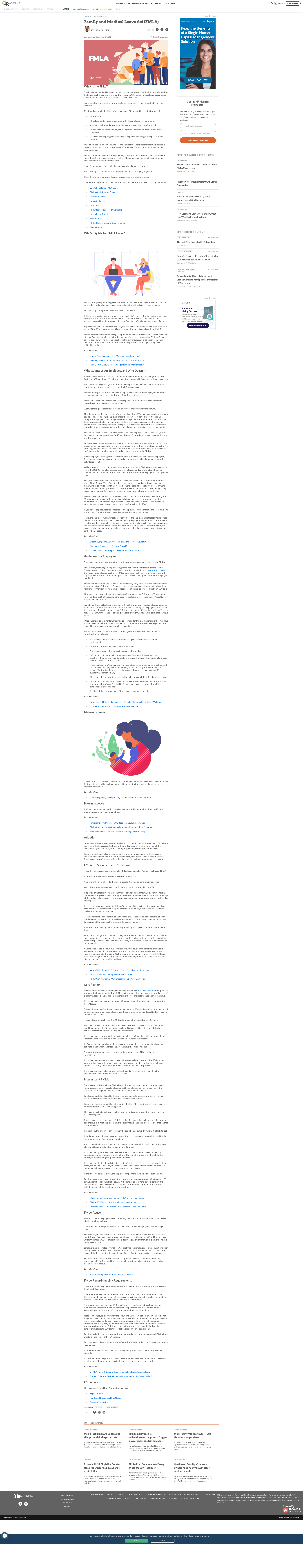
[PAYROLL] (66, 9)
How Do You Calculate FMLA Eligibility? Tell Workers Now (117, 364)
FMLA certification (147, 990)
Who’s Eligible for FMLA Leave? (104, 187)
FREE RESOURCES (123, 3)
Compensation (209, 1494)
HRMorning (11, 3)
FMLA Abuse (96, 218)
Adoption (94, 205)
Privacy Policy (8, 1517)
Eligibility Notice (97, 1393)
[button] (4, 1535)
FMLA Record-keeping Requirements (107, 223)
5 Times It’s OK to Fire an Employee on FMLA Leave (114, 706)
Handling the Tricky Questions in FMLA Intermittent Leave (117, 1198)
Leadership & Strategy (192, 1494)
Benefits (88, 16)
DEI (198, 1498)
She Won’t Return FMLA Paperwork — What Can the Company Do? (121, 1376)
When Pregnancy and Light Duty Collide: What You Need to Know (120, 797)
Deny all (162, 1541)
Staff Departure (141, 1498)
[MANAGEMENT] (81, 9)
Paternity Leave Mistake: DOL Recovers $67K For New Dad (117, 822)
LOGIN (280, 3)
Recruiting (120, 1494)
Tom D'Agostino (101, 29)
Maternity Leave (97, 196)
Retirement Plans (187, 1498)
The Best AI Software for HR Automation (196, 242)
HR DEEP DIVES (157, 3)
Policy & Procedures (113, 1498)
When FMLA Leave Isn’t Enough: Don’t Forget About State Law (119, 970)
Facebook (20, 1503)
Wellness (128, 1498)
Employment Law (100, 16)
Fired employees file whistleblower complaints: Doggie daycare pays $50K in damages (148, 1437)
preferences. (206, 1536)
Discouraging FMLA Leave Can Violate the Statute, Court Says (118, 541)
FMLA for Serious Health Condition (106, 209)
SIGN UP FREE (292, 3)
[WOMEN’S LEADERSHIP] (102, 9)
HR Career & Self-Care (157, 1498)
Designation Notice (99, 1402)
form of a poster (157, 570)
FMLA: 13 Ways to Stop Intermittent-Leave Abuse (113, 1202)
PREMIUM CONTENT (140, 3)
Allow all (136, 1541)
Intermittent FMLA (99, 214)
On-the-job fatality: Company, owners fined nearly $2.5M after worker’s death (191, 1468)
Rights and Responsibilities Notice (105, 1398)
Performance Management (156, 1494)
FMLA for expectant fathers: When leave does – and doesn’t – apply (121, 827)
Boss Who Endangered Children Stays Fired (110, 546)
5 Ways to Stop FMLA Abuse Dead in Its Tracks (111, 1274)
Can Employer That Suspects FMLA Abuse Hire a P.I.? (114, 550)
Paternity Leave (97, 201)
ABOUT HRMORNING (67, 1495)
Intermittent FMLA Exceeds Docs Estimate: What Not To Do (118, 1206)
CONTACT (67, 1506)
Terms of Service (20, 1517)
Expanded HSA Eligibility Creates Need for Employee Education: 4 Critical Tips (102, 1468)
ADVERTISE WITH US (67, 1499)
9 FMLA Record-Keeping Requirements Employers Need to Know (120, 1372)
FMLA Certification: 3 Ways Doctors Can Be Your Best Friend (118, 978)
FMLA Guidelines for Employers (104, 192)
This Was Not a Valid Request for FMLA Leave (111, 974)
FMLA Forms (96, 227)
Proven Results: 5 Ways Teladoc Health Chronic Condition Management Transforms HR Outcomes (197, 280)
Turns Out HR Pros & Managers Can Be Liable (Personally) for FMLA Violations (126, 702)
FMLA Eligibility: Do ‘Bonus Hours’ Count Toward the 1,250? (118, 360)
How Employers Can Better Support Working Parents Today (117, 831)
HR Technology (175, 1494)
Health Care (173, 1498)
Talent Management (135, 1494)
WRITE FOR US (67, 1502)
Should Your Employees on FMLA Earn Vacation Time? (115, 356)
